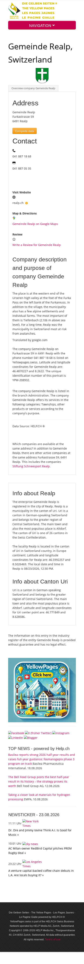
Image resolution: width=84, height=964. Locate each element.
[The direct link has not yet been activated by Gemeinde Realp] (26, 203)
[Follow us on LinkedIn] (15, 737)
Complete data (24, 131)
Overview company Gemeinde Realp (33, 88)
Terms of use (52, 939)
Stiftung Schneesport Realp (31, 466)
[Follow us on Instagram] (60, 733)
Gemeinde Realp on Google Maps (35, 224)
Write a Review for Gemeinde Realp (36, 245)
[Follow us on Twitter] (38, 733)
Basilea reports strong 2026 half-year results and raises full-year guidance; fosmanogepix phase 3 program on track (41, 759)
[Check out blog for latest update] (31, 737)
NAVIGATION (40, 25)
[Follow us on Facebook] (16, 733)
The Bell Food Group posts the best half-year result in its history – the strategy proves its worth (38, 781)
